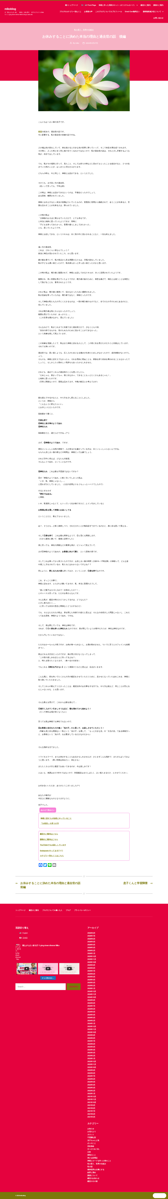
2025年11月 (91, 959)
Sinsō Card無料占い (132, 11)
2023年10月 (91, 1032)
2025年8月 (91, 968)
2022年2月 (91, 1090)
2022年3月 (91, 1087)
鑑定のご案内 (146, 5)
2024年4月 (91, 1014)
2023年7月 (91, 1041)
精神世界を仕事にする (95, 1169)
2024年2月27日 (92, 43)
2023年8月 (91, 1038)
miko (77, 43)
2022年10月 (91, 1067)
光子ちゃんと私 (93, 1140)
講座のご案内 (158, 5)
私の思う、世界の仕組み (84, 30)
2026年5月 (91, 941)
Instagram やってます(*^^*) (51, 850)
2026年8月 (91, 933)
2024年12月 (91, 991)
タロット (90, 1134)
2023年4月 (91, 1049)
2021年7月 (91, 1111)
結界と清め (91, 1172)
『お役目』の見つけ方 (50, 823)
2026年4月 (91, 944)
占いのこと (91, 1143)
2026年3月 (91, 947)
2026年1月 (91, 953)
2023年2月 (91, 1055)
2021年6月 (91, 1114)
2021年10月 (91, 1102)
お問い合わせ (158, 18)
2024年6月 (91, 1009)
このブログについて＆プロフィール (108, 11)
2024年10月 (91, 997)
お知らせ (90, 1128)
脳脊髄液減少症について (152, 11)
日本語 (25, 937)
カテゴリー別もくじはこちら (52, 855)
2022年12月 (91, 1061)
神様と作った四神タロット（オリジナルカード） (117, 5)
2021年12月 (91, 1096)
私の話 (89, 1166)
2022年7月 (91, 1076)
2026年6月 (91, 938)
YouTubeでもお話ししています (53, 844)
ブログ (68, 910)
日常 (89, 1152)
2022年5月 (91, 1081)
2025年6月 (91, 974)
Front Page (92, 5)
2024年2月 (91, 1020)
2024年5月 (91, 1011)
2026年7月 (91, 936)
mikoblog (10, 8)
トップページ (73, 5)
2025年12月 (91, 956)
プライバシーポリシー (82, 910)
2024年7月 (91, 1006)
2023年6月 (91, 1044)
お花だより (91, 1131)
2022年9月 (91, 1070)
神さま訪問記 (92, 1158)
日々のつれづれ (93, 1149)
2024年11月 (91, 994)
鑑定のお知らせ (93, 1178)
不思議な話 (91, 1137)
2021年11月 (91, 1099)
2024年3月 (91, 1017)
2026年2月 (91, 950)
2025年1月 (91, 988)
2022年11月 (91, 1064)
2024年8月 (91, 1003)
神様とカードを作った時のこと (99, 1160)
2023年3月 (91, 1052)
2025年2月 (91, 985)
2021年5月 (91, 1117)
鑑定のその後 (92, 1181)
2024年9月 (91, 1000)
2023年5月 (91, 1046)
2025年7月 (91, 971)
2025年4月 (91, 979)
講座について (92, 1175)
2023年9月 (91, 1035)
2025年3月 (91, 982)
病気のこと (91, 1155)
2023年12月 (91, 1026)
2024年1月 (91, 1023)
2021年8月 (91, 1108)
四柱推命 (90, 1146)
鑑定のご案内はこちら (49, 833)
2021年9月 (91, 1105)
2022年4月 (91, 1084)
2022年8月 (91, 1073)
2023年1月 (91, 1058)
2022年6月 (91, 1079)
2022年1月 (91, 1093)
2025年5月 (91, 976)
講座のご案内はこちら (49, 839)
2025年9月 (91, 965)
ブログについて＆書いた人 (52, 910)
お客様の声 (88, 11)
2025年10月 (91, 962)
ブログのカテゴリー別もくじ (70, 11)
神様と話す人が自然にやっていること (56, 818)
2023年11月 (91, 1029)
